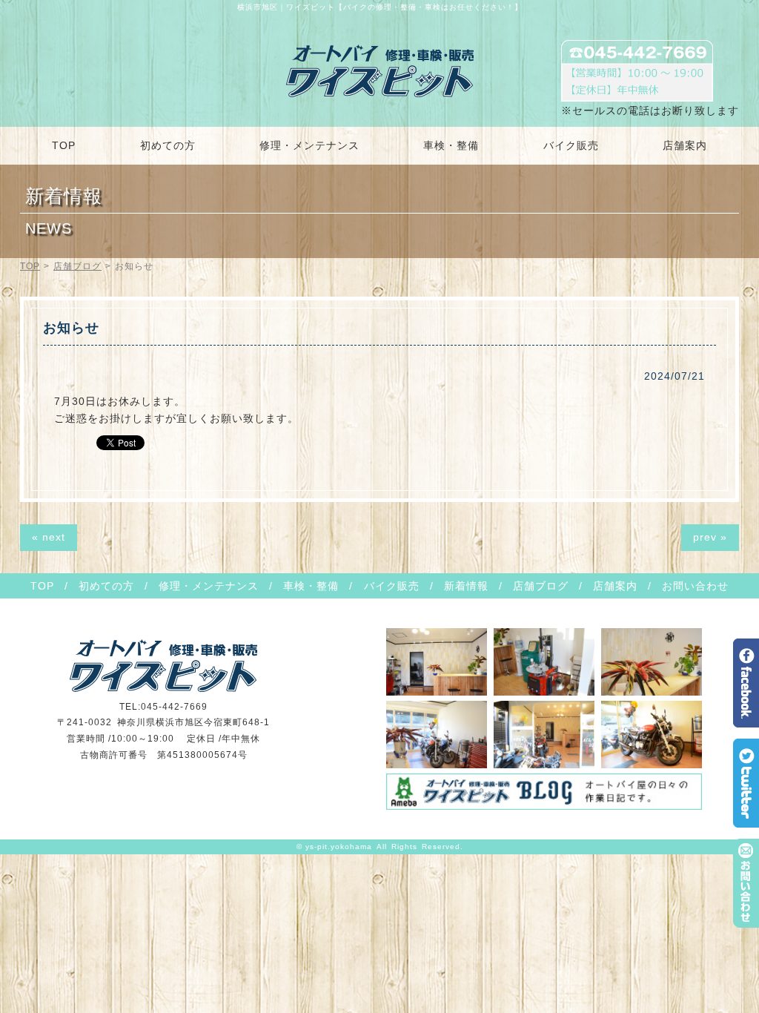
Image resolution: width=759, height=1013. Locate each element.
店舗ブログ (77, 266)
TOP (64, 145)
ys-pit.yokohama (338, 846)
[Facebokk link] (746, 722)
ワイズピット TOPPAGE (380, 70)
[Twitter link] (746, 822)
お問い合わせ (695, 586)
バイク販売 (571, 145)
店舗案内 (685, 145)
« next (48, 537)
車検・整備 (451, 145)
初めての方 (168, 145)
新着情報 (466, 586)
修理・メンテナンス (309, 145)
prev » (710, 537)
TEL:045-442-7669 (163, 707)
